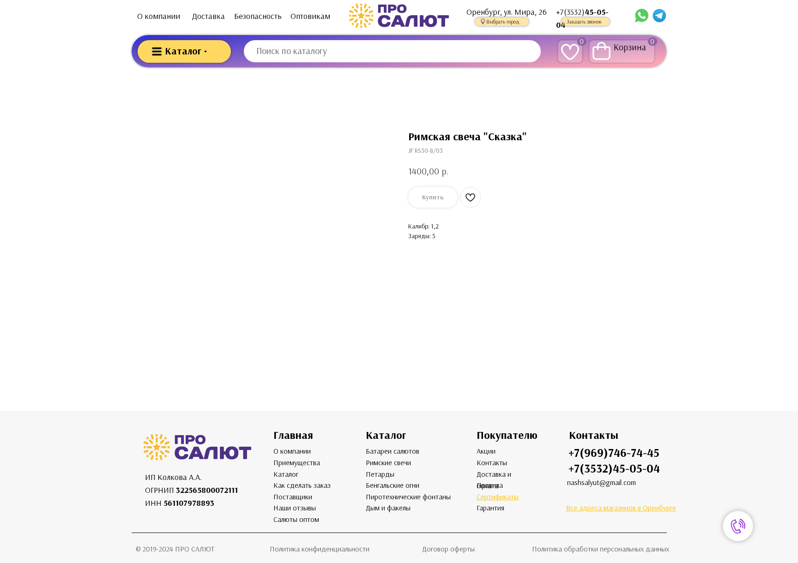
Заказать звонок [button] (584, 21)
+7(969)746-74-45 (613, 453)
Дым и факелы (388, 507)
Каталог (285, 474)
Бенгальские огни (392, 485)
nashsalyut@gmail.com (601, 482)
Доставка (208, 16)
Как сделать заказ (302, 485)
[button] (502, 21)
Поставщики (292, 496)
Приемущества (296, 462)
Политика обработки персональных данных (600, 549)
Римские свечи (388, 462)
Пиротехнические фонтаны (408, 496)
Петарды (380, 474)
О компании (158, 16)
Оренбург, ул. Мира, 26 (506, 12)
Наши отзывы (294, 507)
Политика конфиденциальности (319, 549)
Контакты (492, 462)
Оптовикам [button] (310, 16)
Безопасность (258, 16)
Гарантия (490, 507)
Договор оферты (448, 549)
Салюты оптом (296, 519)
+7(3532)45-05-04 (614, 468)
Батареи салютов (392, 451)
